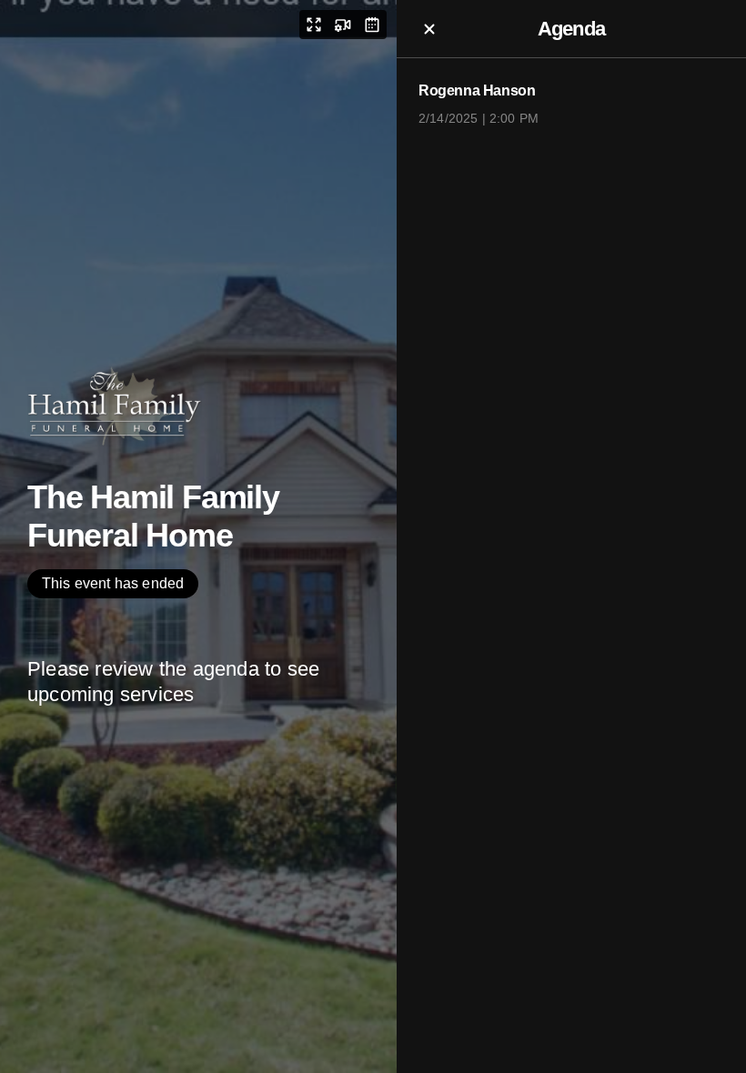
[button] (314, 24)
